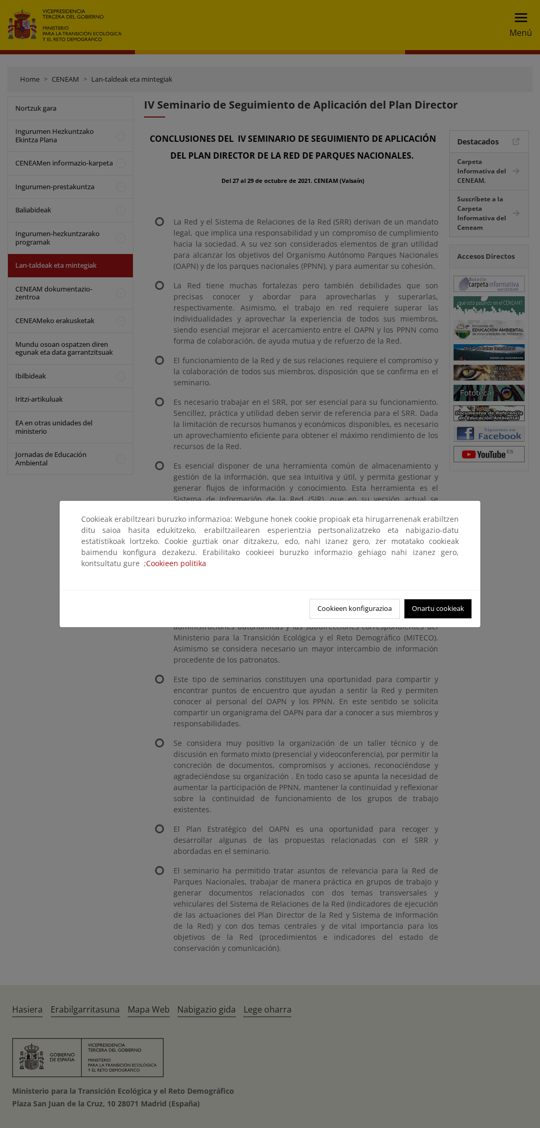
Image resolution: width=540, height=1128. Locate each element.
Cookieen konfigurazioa (354, 608)
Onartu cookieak (438, 608)
